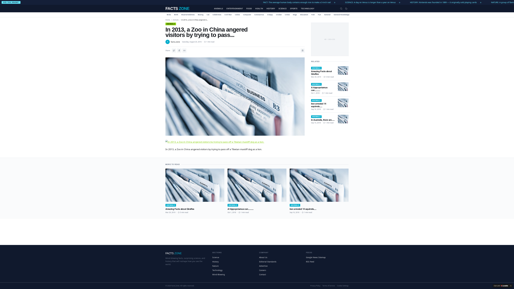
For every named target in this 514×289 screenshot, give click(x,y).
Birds (169, 15)
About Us (263, 257)
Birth (176, 15)
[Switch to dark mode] (346, 8)
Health (259, 8)
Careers (262, 270)
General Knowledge (341, 15)
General (327, 15)
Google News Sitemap (316, 257)
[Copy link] (184, 50)
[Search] (341, 8)
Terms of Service (328, 286)
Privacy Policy (315, 286)
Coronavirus (259, 15)
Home (167, 20)
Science (283, 8)
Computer (247, 15)
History (271, 8)
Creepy (270, 15)
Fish (313, 15)
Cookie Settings (343, 286)
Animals (218, 8)
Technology (307, 8)
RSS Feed (310, 261)
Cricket (279, 15)
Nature (215, 266)
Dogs (295, 15)
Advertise (263, 266)
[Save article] (303, 50)
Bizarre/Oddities (188, 15)
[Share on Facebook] (179, 50)
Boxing (200, 15)
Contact (262, 274)
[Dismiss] (510, 285)
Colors (237, 15)
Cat (208, 15)
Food (249, 8)
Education (304, 15)
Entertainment (234, 8)
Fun (319, 15)
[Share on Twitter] (174, 50)
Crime (287, 15)
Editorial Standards (267, 261)
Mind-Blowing (218, 274)
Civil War (228, 15)
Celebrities (217, 15)
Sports (293, 8)
